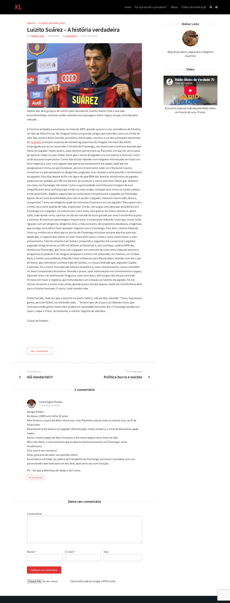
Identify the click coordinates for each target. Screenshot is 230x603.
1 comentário (70, 35)
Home (128, 7)
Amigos (31, 23)
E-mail (70, 552)
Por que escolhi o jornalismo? (151, 7)
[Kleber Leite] (18, 6)
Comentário (34, 513)
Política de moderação (193, 7)
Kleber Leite (37, 35)
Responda (37, 477)
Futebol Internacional (52, 23)
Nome (31, 552)
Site (106, 552)
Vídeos (174, 7)
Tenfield (35, 142)
